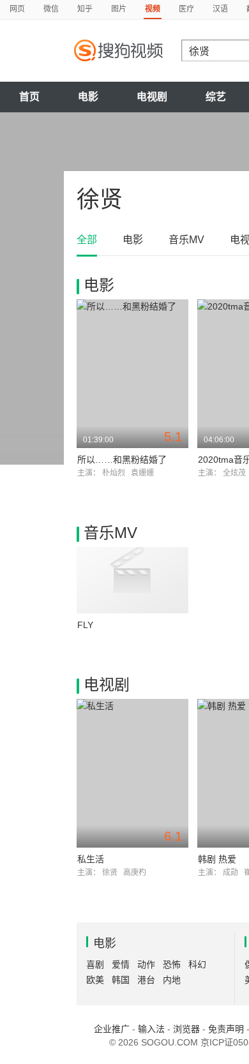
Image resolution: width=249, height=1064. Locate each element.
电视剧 (152, 96)
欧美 (95, 980)
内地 (172, 980)
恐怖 (172, 964)
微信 (51, 8)
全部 (87, 239)
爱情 (121, 964)
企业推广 (112, 1029)
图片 (118, 8)
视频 (152, 8)
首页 (29, 96)
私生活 (90, 859)
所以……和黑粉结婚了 (122, 459)
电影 (88, 96)
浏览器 (186, 1029)
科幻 (197, 964)
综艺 (216, 96)
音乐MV (186, 239)
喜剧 (95, 964)
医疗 (186, 8)
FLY (85, 625)
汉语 (220, 8)
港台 (146, 980)
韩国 (121, 980)
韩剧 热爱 (217, 859)
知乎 (85, 8)
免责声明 (226, 1029)
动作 (146, 964)
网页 (17, 8)
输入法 (151, 1029)
